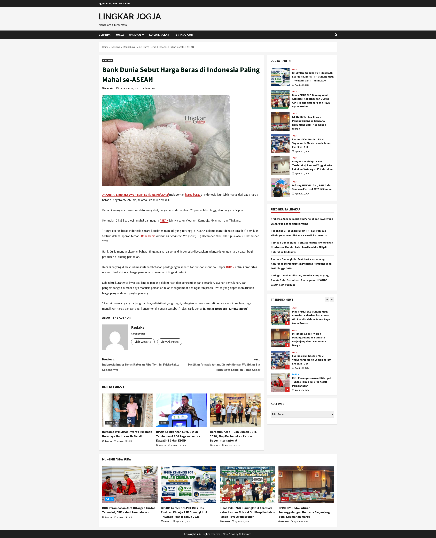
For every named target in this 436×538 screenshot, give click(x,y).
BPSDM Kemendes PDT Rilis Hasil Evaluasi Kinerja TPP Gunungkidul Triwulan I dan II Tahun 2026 (280, 77)
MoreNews (229, 534)
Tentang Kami (183, 34)
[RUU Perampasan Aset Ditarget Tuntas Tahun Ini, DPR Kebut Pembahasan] (130, 484)
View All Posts (170, 342)
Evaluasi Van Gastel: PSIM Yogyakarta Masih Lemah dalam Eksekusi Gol (280, 143)
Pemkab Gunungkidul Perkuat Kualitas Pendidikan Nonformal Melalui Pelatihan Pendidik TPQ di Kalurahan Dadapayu (302, 247)
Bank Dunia (153, 194)
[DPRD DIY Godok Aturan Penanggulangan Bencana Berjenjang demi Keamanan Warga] (306, 484)
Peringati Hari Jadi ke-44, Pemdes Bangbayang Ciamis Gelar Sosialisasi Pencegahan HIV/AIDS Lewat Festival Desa (300, 280)
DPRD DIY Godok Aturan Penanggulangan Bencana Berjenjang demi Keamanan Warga (280, 121)
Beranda (104, 34)
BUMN (229, 267)
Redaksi (109, 88)
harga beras (193, 194)
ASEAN (164, 220)
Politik (295, 374)
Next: (224, 364)
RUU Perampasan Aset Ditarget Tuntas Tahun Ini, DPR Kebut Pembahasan (280, 382)
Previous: (141, 364)
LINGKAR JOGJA (130, 16)
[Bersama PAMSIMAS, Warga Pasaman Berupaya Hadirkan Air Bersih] (127, 410)
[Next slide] (332, 299)
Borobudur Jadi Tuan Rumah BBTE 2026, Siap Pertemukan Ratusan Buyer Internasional (233, 436)
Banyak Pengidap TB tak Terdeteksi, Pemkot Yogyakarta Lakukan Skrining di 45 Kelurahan (280, 165)
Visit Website (143, 342)
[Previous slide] (327, 299)
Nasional (135, 34)
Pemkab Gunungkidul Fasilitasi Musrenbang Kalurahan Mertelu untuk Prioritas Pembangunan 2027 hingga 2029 (301, 263)
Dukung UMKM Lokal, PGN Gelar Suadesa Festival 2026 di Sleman (280, 187)
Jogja (119, 34)
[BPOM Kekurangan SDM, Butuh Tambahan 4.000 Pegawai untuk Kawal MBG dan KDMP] (181, 410)
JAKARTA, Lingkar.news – (119, 194)
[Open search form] (336, 34)
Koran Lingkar (159, 34)
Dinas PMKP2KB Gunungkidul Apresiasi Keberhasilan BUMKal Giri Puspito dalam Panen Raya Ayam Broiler (280, 99)
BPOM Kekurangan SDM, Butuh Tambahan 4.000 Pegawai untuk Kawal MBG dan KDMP (178, 436)
